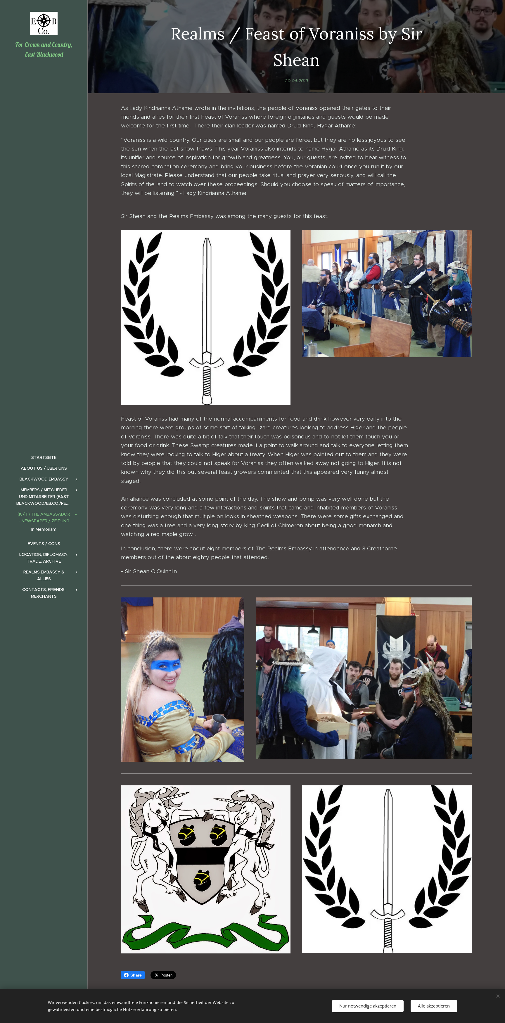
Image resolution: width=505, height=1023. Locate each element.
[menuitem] (44, 457)
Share (136, 975)
